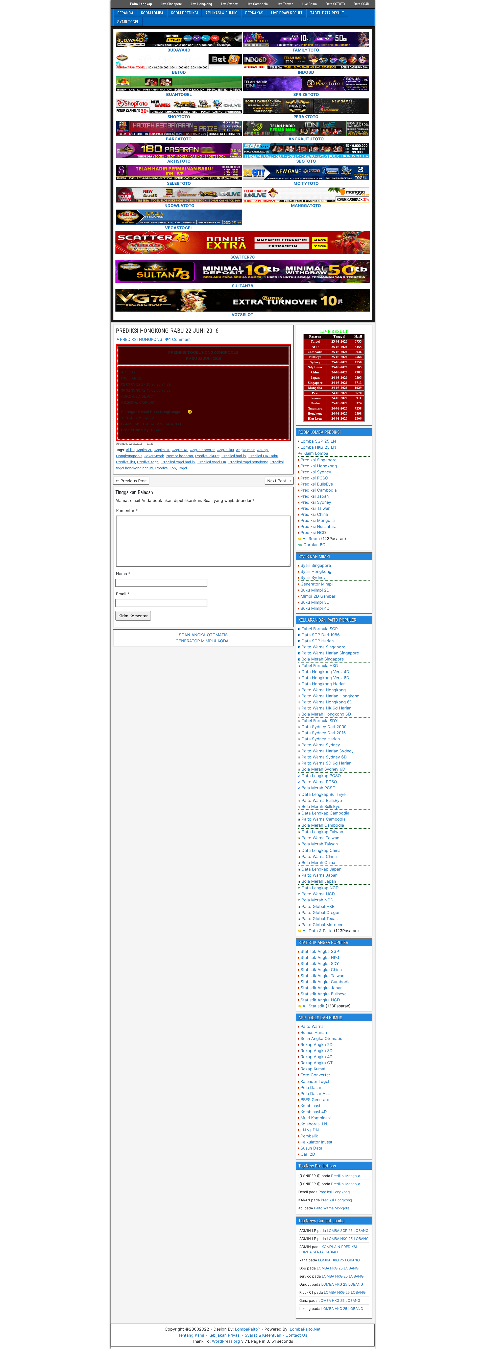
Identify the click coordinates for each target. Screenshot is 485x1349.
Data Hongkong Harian (324, 683)
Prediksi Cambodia (319, 490)
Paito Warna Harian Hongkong (330, 695)
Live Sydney (229, 4)
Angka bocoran (202, 450)
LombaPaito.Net (305, 1329)
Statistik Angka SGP (320, 951)
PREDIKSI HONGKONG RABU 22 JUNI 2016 (167, 330)
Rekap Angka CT (317, 1062)
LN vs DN (310, 1129)
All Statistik (313, 1005)
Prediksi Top (165, 468)
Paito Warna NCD (318, 893)
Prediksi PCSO (314, 477)
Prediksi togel (148, 462)
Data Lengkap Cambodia (325, 813)
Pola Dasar (311, 1087)
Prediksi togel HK (212, 462)
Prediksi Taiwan (315, 508)
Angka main (245, 450)
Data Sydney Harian (321, 738)
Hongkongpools (129, 456)
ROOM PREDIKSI (184, 13)
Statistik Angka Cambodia (326, 981)
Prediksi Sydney (316, 471)
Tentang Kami (191, 1335)
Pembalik (309, 1135)
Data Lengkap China (321, 850)
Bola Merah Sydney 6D (323, 769)
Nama (123, 573)
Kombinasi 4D (314, 1111)
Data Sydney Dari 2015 (324, 732)
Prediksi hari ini (234, 456)
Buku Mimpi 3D (315, 602)
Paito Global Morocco (323, 924)
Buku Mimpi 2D (315, 590)
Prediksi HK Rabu (263, 456)
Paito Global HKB (318, 906)
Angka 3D (162, 450)
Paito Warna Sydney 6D (324, 756)
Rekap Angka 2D (317, 1044)
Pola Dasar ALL (315, 1093)
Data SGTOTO (335, 4)
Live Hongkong (201, 4)
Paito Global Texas (319, 918)
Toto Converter (315, 1074)
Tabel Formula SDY (320, 720)
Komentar (127, 510)
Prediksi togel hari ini (178, 462)
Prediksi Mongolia (318, 520)
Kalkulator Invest (316, 1141)
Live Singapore (171, 4)
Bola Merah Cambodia (323, 825)
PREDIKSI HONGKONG (141, 339)
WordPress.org (226, 1341)
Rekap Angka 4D (317, 1056)
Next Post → (279, 480)
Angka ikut (225, 450)
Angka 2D (144, 450)
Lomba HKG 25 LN (318, 447)
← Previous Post (131, 480)
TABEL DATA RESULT (327, 13)
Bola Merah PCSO (318, 787)
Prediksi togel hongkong (248, 462)
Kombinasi (310, 1105)
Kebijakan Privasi (224, 1335)
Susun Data (311, 1148)
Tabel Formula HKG (320, 665)
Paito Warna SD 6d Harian (326, 763)
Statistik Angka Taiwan (322, 975)
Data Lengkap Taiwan (322, 831)
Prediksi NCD (313, 532)
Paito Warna (312, 1026)
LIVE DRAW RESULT (287, 13)
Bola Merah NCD (317, 899)
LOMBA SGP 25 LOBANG (347, 1230)
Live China (309, 4)
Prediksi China (314, 514)
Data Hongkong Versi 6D (325, 677)
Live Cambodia (257, 4)
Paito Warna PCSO (319, 781)
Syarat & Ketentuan (263, 1335)
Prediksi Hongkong (319, 465)
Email (123, 593)
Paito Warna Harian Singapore (330, 652)
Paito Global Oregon (321, 912)
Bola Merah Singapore (323, 658)
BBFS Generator (316, 1099)
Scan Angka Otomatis (321, 1038)
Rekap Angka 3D (317, 1050)
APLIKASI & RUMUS (221, 13)
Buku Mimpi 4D (315, 608)
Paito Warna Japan (319, 875)
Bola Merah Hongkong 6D (326, 714)
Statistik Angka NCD (320, 999)
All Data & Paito (318, 930)
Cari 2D (308, 1154)
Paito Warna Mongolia (332, 1208)
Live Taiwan (285, 4)
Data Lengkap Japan (321, 869)
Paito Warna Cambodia (324, 819)
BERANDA (125, 13)
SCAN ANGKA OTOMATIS (203, 634)
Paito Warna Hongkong (324, 689)
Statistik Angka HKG (320, 957)
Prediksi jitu (125, 462)
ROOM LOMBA (152, 13)
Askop (262, 450)
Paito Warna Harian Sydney (328, 750)
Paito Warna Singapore (323, 646)
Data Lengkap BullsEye (324, 794)
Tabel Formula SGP (320, 628)
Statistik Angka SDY (320, 963)
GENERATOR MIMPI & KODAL (203, 640)
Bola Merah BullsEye (321, 806)
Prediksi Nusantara (318, 526)
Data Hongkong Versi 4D (325, 671)
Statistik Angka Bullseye (324, 993)
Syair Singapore (316, 565)
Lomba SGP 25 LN (318, 441)
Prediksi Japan (315, 496)
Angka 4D (180, 450)
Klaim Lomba (315, 453)
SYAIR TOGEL (128, 21)
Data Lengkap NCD (320, 887)
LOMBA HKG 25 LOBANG (348, 1238)
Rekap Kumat (313, 1068)
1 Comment (180, 339)
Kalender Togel (315, 1081)
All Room (311, 538)
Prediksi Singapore (318, 459)
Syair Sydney (313, 577)
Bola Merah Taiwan (320, 843)
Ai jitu (130, 450)
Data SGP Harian (318, 640)
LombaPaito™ (247, 1329)
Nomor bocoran (179, 456)
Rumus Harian (314, 1032)
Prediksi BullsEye (317, 484)
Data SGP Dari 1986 (321, 634)
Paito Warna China (319, 856)
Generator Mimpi (317, 584)
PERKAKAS (254, 13)
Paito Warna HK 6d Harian (326, 707)
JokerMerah (154, 456)
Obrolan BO (314, 544)
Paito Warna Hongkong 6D (327, 701)
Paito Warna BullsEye (322, 800)
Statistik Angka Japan (322, 987)
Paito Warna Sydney (321, 744)
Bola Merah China (318, 862)
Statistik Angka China (321, 969)
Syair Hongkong (316, 571)
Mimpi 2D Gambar (318, 596)
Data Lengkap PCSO (321, 775)
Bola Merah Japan (319, 881)
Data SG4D (361, 4)
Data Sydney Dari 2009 (324, 726)
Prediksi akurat (207, 456)
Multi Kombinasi (316, 1117)
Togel (182, 468)
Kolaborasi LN (314, 1123)
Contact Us (296, 1335)
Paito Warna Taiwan (320, 837)
